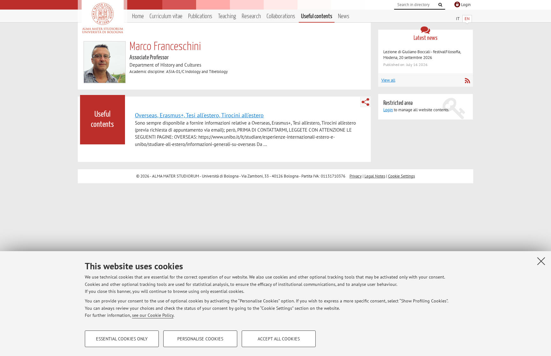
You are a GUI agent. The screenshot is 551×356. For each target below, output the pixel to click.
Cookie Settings (401, 176)
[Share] (365, 102)
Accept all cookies (279, 339)
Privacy (355, 176)
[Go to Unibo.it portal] (102, 18)
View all (388, 80)
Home (138, 16)
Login (388, 110)
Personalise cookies (200, 339)
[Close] (541, 261)
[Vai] (440, 5)
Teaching (227, 16)
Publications (200, 16)
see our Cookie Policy (152, 315)
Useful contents (316, 16)
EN (467, 18)
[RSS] (467, 80)
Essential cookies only (122, 339)
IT (457, 18)
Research (251, 16)
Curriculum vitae (166, 16)
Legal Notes (374, 176)
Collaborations (281, 16)
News (343, 16)
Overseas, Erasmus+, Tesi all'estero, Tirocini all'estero (199, 115)
